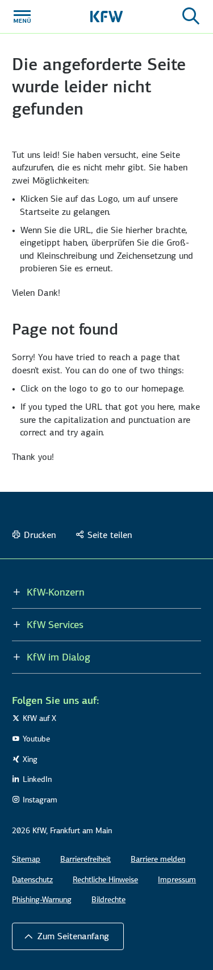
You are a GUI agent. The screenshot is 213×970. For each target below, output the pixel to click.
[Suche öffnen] (191, 16)
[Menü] (22, 16)
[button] (68, 936)
